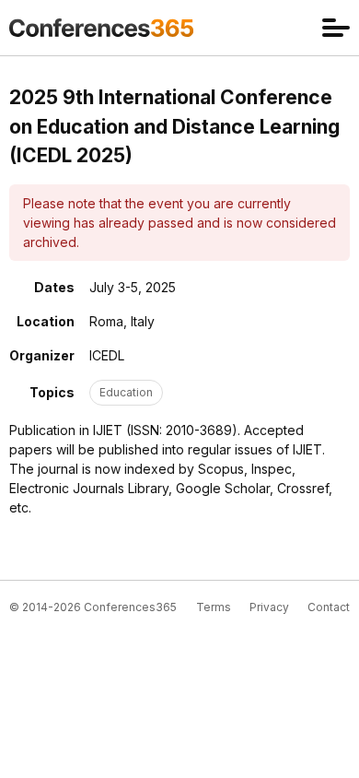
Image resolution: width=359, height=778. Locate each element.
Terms (213, 607)
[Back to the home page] (101, 27)
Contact (328, 607)
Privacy (269, 607)
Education (126, 392)
